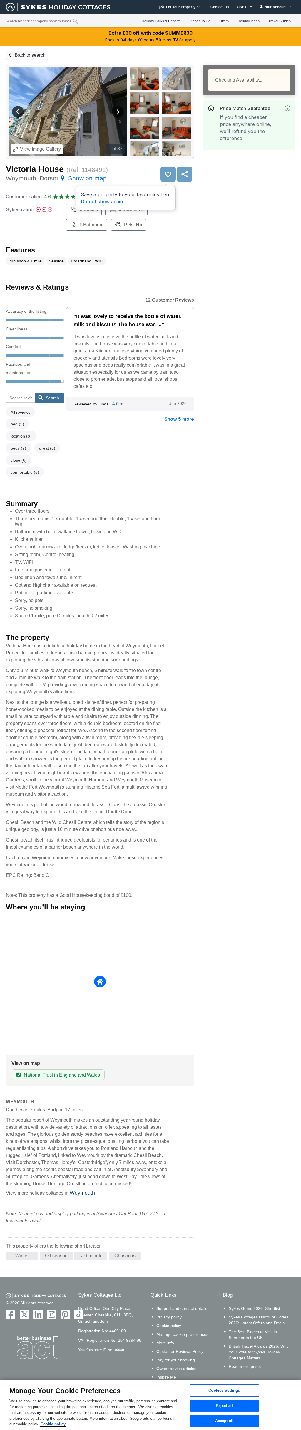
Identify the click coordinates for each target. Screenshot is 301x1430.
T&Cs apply (184, 39)
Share (184, 174)
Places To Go (199, 21)
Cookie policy (168, 1325)
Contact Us (219, 7)
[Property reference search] (75, 20)
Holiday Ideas (249, 21)
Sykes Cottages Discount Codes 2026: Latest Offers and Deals (258, 1320)
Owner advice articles (176, 1368)
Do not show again (102, 201)
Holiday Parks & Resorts (161, 21)
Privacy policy (169, 1317)
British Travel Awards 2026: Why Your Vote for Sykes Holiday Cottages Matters (259, 1352)
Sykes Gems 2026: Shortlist (254, 1308)
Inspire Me (166, 1377)
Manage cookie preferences (182, 1334)
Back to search (30, 55)
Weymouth (82, 1193)
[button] (18, 112)
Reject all (224, 1406)
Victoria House (35, 169)
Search (52, 397)
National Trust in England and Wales (62, 1075)
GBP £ (242, 7)
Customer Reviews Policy (179, 1351)
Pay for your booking (175, 1360)
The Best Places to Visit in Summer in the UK (253, 1334)
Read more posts (245, 1366)
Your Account (275, 7)
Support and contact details (181, 1308)
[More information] (287, 108)
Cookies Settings (224, 1390)
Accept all (224, 1421)
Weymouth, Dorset (56, 178)
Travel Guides (279, 21)
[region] (150, 1405)
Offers (224, 21)
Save (168, 174)
